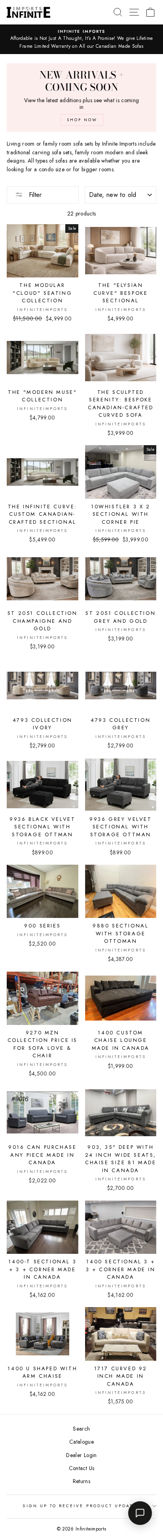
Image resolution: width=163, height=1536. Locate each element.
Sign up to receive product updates (81, 1506)
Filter (34, 194)
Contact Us (81, 1468)
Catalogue (81, 1442)
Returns (81, 1481)
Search (81, 1429)
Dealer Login (81, 1455)
